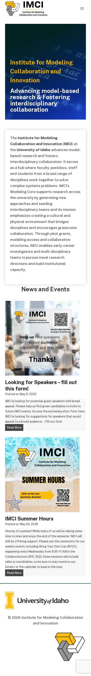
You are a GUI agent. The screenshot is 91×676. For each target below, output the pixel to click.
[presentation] (42, 338)
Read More (15, 428)
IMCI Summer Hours (29, 519)
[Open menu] (82, 8)
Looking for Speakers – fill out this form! (41, 385)
